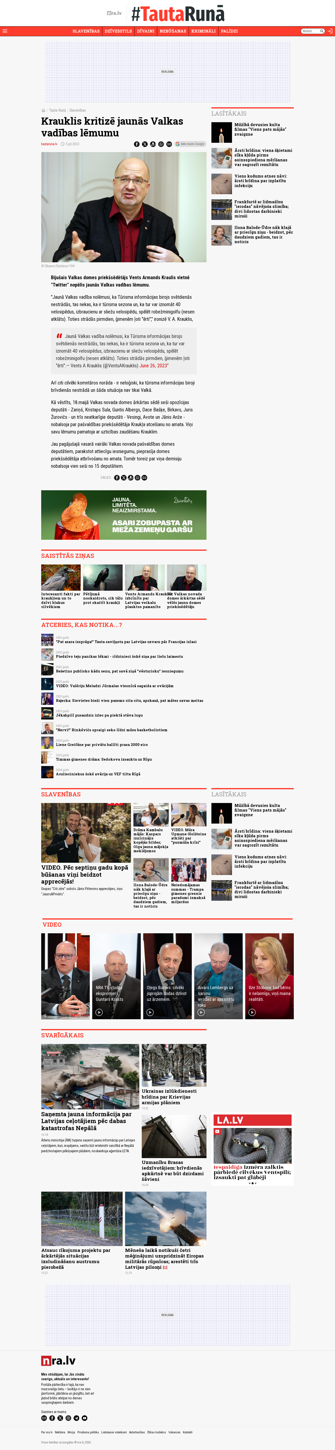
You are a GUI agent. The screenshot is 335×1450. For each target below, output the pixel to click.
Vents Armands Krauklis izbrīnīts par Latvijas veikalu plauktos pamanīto (148, 600)
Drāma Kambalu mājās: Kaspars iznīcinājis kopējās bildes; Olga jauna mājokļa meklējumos (150, 840)
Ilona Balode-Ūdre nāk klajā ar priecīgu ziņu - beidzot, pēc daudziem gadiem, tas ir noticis (263, 234)
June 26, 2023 (153, 366)
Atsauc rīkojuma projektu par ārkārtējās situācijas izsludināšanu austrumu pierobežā (75, 1258)
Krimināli (203, 31)
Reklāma (60, 1432)
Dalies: (106, 477)
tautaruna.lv (49, 144)
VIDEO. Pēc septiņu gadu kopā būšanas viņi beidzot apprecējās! (84, 874)
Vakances (174, 1432)
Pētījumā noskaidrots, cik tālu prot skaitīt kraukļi (103, 598)
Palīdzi (229, 31)
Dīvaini (146, 31)
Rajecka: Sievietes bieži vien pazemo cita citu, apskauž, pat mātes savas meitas (129, 700)
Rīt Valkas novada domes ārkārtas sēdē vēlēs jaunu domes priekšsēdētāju (186, 600)
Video (52, 924)
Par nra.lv (46, 1432)
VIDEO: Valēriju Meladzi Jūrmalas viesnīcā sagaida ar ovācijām (115, 685)
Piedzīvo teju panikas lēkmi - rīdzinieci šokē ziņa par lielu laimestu (119, 656)
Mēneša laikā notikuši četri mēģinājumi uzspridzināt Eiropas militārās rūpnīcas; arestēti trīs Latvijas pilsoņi (164, 1258)
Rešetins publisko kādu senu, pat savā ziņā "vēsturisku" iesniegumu (119, 671)
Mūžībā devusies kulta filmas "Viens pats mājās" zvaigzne (260, 129)
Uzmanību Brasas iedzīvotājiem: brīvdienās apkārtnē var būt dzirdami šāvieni (173, 1170)
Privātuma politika (88, 1432)
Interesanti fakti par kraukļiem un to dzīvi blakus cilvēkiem (60, 600)
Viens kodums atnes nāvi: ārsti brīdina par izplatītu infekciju (260, 180)
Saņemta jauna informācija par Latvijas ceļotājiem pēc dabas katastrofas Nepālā (86, 1121)
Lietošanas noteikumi (114, 1432)
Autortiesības (137, 1432)
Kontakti (188, 1432)
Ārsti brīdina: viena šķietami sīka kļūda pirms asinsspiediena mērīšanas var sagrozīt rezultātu (263, 157)
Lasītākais (228, 113)
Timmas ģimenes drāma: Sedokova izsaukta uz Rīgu (104, 759)
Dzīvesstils (118, 31)
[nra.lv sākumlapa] (114, 13)
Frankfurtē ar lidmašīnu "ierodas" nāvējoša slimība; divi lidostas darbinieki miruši (261, 208)
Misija (71, 1432)
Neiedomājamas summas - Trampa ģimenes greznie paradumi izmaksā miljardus (188, 893)
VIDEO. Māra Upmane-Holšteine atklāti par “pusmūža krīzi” (188, 836)
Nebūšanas (173, 31)
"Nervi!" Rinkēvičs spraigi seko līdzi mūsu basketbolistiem (112, 730)
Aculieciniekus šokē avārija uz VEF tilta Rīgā (98, 774)
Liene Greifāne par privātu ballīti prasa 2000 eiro (102, 744)
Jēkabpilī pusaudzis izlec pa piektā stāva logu (99, 715)
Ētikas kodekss (156, 1432)
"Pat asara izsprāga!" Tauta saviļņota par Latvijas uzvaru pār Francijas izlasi (126, 641)
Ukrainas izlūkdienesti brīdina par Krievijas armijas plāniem (169, 1096)
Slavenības (86, 31)
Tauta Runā (57, 110)
